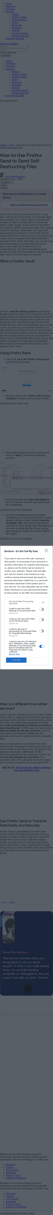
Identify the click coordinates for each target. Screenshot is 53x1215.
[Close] (47, 551)
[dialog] (26, 607)
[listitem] (26, 602)
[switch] (41, 609)
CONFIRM (16, 660)
